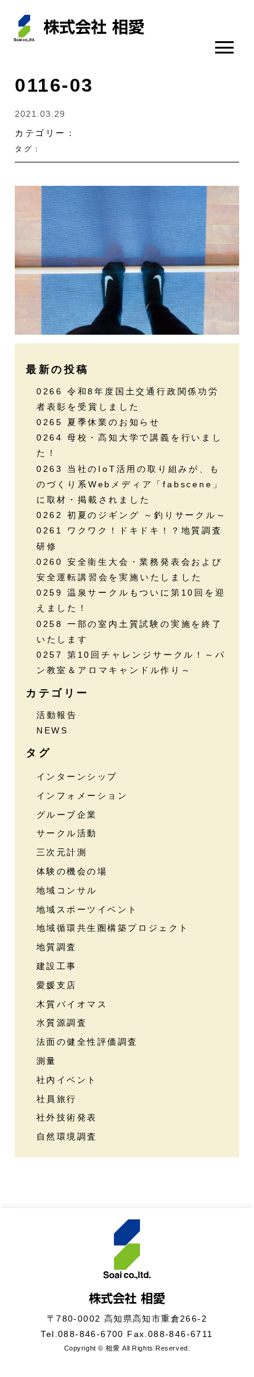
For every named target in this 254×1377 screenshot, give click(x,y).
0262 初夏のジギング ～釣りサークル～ (131, 515)
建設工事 (56, 966)
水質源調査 (62, 1023)
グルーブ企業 (66, 815)
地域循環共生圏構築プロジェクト (112, 928)
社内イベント (66, 1080)
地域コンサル (66, 890)
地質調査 (56, 947)
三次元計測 (62, 852)
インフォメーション (82, 795)
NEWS (52, 730)
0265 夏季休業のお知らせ (98, 422)
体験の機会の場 (72, 871)
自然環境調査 (66, 1136)
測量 (46, 1061)
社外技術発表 (66, 1117)
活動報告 (57, 715)
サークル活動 (66, 833)
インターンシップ (77, 776)
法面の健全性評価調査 (87, 1042)
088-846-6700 (91, 1334)
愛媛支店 (56, 985)
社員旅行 (56, 1099)
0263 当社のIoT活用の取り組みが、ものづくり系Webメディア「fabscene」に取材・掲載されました (129, 484)
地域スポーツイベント (87, 909)
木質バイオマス (72, 1004)
